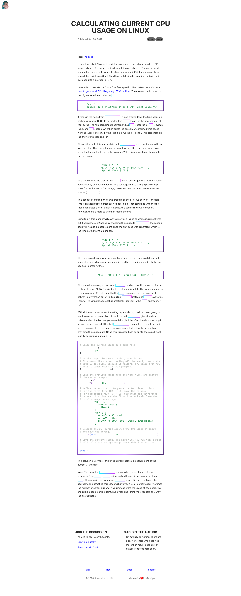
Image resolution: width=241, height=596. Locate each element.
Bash (159, 39)
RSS (108, 569)
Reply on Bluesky (87, 542)
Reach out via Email (88, 547)
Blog (88, 569)
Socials (152, 569)
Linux (151, 39)
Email (129, 569)
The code (88, 57)
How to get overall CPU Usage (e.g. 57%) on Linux (104, 91)
